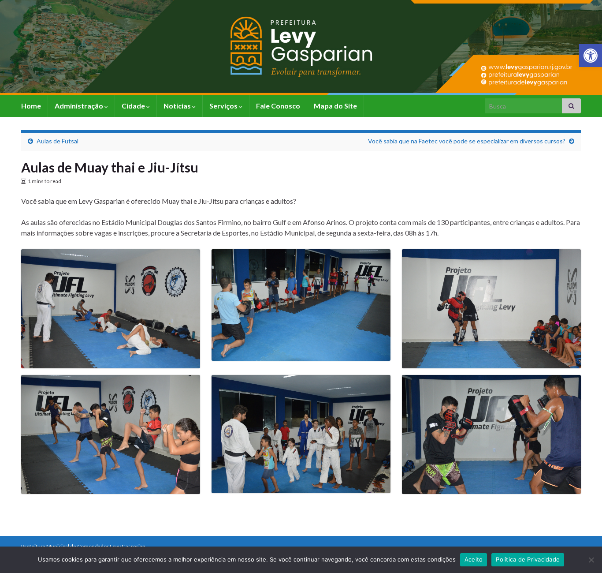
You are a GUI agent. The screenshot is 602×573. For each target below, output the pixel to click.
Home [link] (31, 105)
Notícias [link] (178, 105)
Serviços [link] (224, 105)
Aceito (474, 559)
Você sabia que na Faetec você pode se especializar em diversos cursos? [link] (466, 141)
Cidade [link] (134, 105)
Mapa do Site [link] (335, 105)
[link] (590, 55)
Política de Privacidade (528, 559)
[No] (591, 559)
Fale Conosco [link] (278, 105)
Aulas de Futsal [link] (57, 141)
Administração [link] (79, 105)
